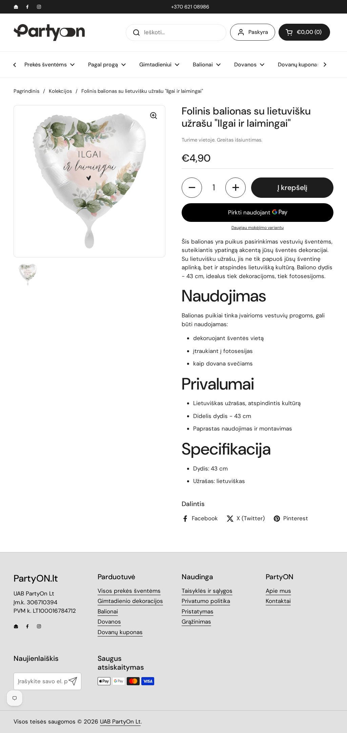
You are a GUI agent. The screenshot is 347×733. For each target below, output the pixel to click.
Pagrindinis (26, 91)
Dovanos (109, 621)
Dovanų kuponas (120, 632)
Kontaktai (278, 601)
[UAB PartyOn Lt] (49, 32)
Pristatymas (197, 611)
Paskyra (258, 32)
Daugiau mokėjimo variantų (257, 227)
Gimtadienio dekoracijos (130, 601)
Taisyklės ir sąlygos (207, 590)
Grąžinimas (196, 621)
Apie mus (278, 590)
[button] (304, 32)
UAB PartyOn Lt (120, 721)
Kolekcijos (60, 91)
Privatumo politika (206, 601)
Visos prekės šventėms (129, 590)
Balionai (108, 611)
